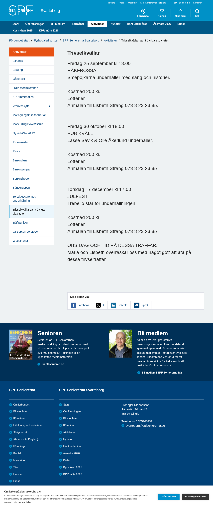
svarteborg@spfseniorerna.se (145, 425)
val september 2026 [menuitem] (25, 231)
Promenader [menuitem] (20, 142)
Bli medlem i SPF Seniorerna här (161, 372)
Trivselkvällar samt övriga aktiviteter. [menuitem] (29, 211)
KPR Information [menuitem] (23, 97)
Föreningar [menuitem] (143, 15)
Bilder (181, 23)
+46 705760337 (142, 421)
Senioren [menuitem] (197, 2)
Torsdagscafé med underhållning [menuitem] (24, 198)
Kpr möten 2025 (22, 30)
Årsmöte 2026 (162, 23)
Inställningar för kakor (195, 497)
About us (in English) (25, 439)
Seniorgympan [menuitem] (22, 169)
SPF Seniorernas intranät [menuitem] (153, 2)
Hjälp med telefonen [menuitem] (25, 88)
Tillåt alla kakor (168, 497)
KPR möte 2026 (48, 30)
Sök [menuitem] (197, 15)
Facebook (83, 305)
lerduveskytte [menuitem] (21, 106)
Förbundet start (19, 40)
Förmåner (78, 23)
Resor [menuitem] (16, 151)
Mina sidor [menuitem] (180, 15)
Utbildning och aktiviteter (27, 425)
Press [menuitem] (121, 2)
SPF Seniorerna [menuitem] (182, 2)
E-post (144, 305)
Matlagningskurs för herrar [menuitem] (29, 115)
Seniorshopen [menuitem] (21, 178)
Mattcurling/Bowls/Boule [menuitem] (28, 124)
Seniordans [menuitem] (20, 160)
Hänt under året (137, 23)
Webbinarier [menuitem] (20, 240)
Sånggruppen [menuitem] (21, 187)
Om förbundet (21, 404)
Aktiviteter (97, 23)
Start (15, 23)
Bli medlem (58, 23)
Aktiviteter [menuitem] (19, 51)
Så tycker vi (20, 432)
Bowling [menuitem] (18, 69)
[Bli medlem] (120, 344)
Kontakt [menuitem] (162, 15)
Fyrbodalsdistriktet (46, 40)
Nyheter (115, 23)
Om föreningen (34, 23)
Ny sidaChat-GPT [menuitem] (24, 133)
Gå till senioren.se (53, 364)
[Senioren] (20, 345)
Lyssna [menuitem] (111, 2)
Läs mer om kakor (22, 502)
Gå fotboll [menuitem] (19, 78)
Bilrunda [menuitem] (18, 60)
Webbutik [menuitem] (132, 2)
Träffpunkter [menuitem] (20, 222)
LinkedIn (122, 305)
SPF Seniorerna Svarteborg (81, 40)
